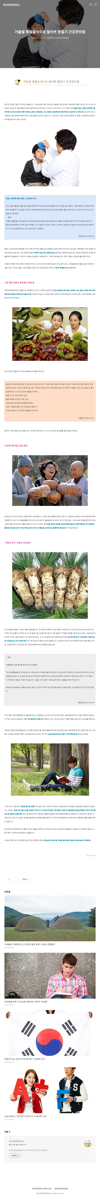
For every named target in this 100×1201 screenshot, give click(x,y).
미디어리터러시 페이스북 (41, 1188)
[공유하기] (12, 879)
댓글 (7, 1131)
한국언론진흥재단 (61, 1188)
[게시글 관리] (15, 879)
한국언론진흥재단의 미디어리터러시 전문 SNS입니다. (29, 1150)
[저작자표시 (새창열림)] (31, 879)
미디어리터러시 (11, 4)
